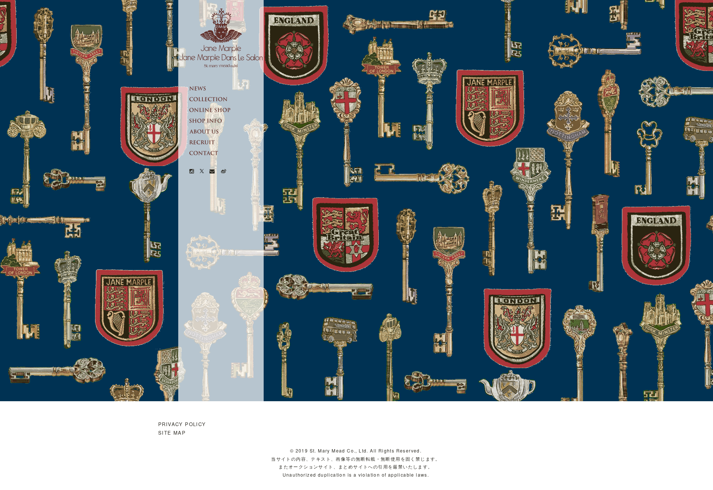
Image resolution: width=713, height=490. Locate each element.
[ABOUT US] (226, 131)
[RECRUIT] (226, 142)
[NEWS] (226, 88)
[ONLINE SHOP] (226, 110)
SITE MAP (172, 432)
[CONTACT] (226, 153)
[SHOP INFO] (226, 121)
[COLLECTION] (226, 99)
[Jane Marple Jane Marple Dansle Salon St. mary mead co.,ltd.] (221, 38)
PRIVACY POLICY (182, 424)
